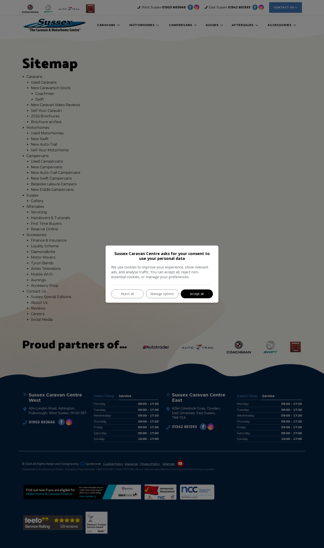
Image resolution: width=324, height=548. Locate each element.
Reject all (127, 294)
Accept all (197, 294)
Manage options (162, 294)
